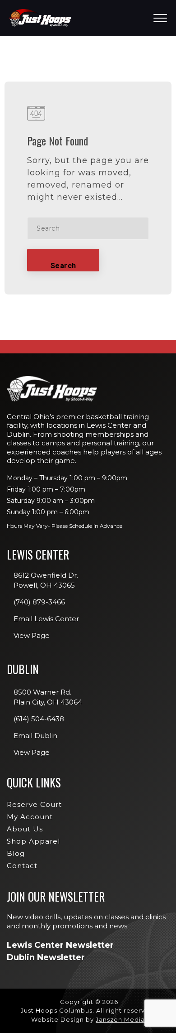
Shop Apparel (33, 841)
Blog (16, 853)
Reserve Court (34, 804)
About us (25, 829)
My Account (30, 816)
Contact (22, 865)
